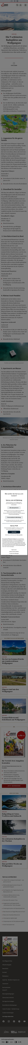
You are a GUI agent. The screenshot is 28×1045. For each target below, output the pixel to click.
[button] (14, 532)
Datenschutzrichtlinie (14, 551)
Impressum (14, 550)
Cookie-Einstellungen (14, 553)
